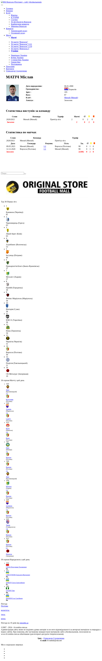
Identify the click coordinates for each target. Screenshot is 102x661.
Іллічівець (9, 506)
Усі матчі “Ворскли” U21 (21, 44)
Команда (9, 29)
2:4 (7, 490)
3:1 (7, 393)
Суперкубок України (20, 60)
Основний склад (18, 33)
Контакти (10, 69)
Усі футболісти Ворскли (21, 22)
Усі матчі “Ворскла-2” (20, 49)
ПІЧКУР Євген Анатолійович (15, 583)
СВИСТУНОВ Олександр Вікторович (18, 575)
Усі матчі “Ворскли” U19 (21, 46)
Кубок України (17, 58)
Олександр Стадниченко (16, 71)
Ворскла (8, 457)
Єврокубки (15, 62)
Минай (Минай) (71, 98)
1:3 (7, 509)
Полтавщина (16, 64)
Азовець (8, 409)
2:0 (7, 432)
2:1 (7, 451)
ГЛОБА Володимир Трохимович (16, 567)
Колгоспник (9, 399)
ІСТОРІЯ (15, 17)
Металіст (9, 486)
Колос (8, 428)
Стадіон (14, 20)
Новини (9, 11)
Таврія (8, 525)
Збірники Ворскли (19, 26)
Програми (10, 66)
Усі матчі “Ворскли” (19, 42)
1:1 (45, 149)
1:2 (45, 146)
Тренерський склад (19, 31)
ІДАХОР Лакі (10, 590)
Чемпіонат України (19, 55)
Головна (9, 8)
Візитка (14, 15)
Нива (7, 448)
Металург (9, 554)
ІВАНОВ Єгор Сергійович (14, 598)
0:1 (7, 548)
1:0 (7, 529)
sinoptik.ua (24, 623)
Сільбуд (8, 419)
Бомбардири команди (20, 24)
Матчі (8, 35)
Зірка (7, 390)
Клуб (8, 13)
